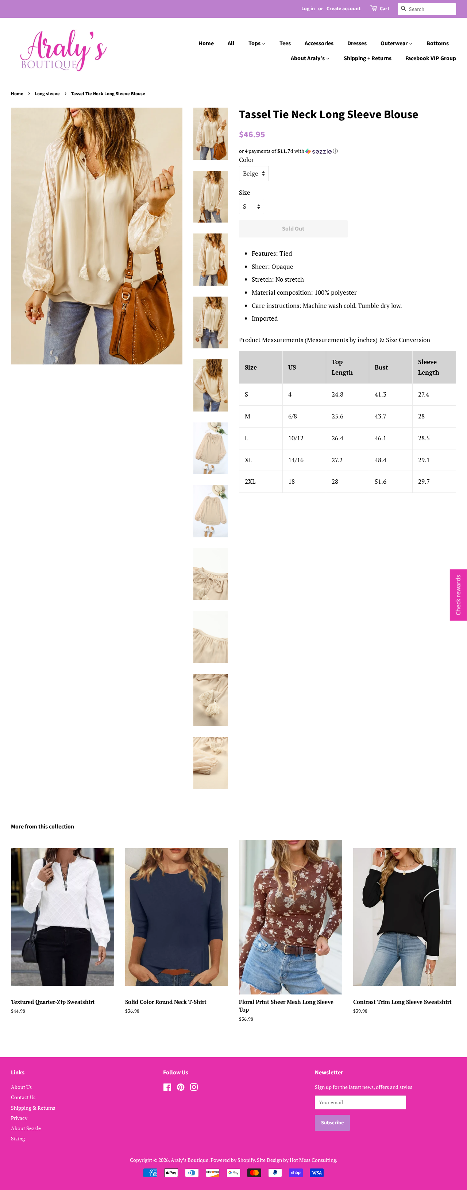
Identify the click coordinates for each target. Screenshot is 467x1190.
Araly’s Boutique (189, 1159)
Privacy (19, 1117)
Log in (308, 8)
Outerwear (395, 43)
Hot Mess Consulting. (313, 1159)
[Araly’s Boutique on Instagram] (194, 1088)
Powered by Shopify (233, 1159)
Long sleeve (47, 93)
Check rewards (458, 595)
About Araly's (308, 58)
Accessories (319, 43)
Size (244, 192)
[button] (347, 151)
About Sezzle (26, 1128)
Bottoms (438, 43)
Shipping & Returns (33, 1107)
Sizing (18, 1138)
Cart (384, 8)
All (231, 43)
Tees (285, 43)
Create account (343, 8)
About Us (21, 1086)
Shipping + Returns (367, 58)
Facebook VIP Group (430, 58)
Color (246, 159)
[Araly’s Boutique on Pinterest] (181, 1088)
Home (206, 43)
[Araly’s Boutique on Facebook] (167, 1088)
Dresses (357, 43)
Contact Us (23, 1097)
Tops (255, 43)
